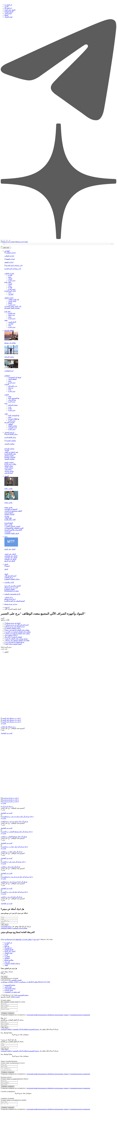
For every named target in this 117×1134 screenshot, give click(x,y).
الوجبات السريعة (9, 422)
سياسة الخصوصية (9, 985)
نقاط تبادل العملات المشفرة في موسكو (17, 640)
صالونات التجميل (9, 459)
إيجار (9, 292)
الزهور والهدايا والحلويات (11, 533)
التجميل (6, 450)
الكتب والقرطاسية (10, 519)
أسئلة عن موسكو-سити (26, 982)
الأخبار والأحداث (9, 582)
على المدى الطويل (13, 299)
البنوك (6, 564)
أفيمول (6, 476)
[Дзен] (58, 238)
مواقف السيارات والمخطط (24, 939)
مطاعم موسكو (8, 960)
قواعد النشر (8, 13)
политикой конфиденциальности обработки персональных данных (48, 1015)
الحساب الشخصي (16, 980)
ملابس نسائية (8, 507)
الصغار (10, 278)
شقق (5, 320)
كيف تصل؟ (35, 939)
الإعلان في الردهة (9, 561)
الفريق (6, 6)
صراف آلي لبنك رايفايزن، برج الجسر (11, 851)
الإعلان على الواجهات (10, 557)
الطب (6, 965)
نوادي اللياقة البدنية (10, 454)
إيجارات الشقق (8, 297)
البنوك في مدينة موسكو (13, 623)
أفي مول (7, 962)
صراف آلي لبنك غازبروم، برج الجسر (11, 897)
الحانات (6, 394)
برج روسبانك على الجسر (8, 726)
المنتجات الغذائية (9, 514)
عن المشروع (8, 4)
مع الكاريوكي (12, 400)
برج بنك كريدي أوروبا (7, 806)
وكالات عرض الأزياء (10, 464)
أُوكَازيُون (10, 294)
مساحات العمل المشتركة (12, 308)
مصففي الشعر (8, 467)
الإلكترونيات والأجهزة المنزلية (13, 530)
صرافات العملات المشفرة (12, 963)
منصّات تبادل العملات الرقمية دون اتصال (17, 633)
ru (4, 240)
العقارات (7, 251)
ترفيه (6, 403)
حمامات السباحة (9, 448)
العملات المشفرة (9, 589)
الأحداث (6, 384)
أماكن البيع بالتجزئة (10, 291)
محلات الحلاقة (8, 466)
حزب (9, 407)
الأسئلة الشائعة (8, 11)
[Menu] (1, 246)
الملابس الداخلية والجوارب (12, 526)
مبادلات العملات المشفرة (12, 579)
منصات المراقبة (13, 405)
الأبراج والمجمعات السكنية (12, 594)
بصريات (6, 516)
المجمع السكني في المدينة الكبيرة (14, 601)
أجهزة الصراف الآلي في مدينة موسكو (17, 625)
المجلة (6, 15)
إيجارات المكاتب (9, 273)
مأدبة (9, 389)
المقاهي (10, 424)
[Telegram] (58, 122)
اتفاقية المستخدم (6, 928)
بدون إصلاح (11, 315)
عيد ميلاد (10, 388)
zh (10, 240)
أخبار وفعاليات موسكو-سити (10, 982)
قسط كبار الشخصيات (14, 377)
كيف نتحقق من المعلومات (12, 992)
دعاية (6, 536)
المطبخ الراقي (12, 379)
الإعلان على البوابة (9, 10)
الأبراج (6, 955)
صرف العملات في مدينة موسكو (15, 626)
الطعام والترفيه (9, 330)
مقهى (6, 413)
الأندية (10, 408)
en (7, 240)
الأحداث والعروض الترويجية (12, 586)
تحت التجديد (11, 313)
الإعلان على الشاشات (10, 556)
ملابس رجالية (8, 524)
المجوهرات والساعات (10, 509)
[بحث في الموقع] (112, 244)
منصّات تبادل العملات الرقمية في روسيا (17, 630)
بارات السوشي (12, 427)
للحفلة (10, 303)
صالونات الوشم (9, 462)
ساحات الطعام (12, 426)
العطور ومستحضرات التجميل (13, 511)
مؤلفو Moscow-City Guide (42, 982)
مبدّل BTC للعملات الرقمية (13, 637)
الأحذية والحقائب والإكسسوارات (13, 528)
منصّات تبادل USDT (10, 635)
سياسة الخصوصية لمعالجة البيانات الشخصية (25, 1029)
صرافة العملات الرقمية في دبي (14, 642)
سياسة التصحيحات (10, 988)
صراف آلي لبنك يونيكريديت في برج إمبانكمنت (14, 821)
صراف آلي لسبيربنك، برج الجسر (10, 866)
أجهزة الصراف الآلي (10, 576)
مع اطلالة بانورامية (13, 419)
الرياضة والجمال (9, 432)
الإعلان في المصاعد (10, 559)
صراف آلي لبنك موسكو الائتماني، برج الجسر (14, 836)
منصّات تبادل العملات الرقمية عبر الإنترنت (18, 632)
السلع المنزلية (8, 523)
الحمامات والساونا (9, 457)
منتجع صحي (8, 469)
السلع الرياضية (8, 512)
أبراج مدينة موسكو (9, 599)
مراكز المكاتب (8, 597)
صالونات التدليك (9, 455)
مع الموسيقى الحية (13, 398)
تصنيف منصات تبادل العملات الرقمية (16, 638)
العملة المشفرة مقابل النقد (13, 644)
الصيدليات (7, 531)
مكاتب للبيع (7, 282)
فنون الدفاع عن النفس (11, 452)
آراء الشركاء (8, 8)
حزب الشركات (12, 386)
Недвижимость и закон (11, 591)
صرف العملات (8, 577)
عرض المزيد (11, 280)
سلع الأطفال (8, 518)
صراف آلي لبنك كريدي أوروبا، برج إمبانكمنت (14, 882)
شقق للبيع (7, 311)
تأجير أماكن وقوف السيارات (12, 306)
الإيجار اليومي (12, 301)
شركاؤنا (6, 946)
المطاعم (7, 375)
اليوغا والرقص (8, 473)
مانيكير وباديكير (9, 471)
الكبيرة (10, 275)
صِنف (9, 277)
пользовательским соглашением (80, 1015)
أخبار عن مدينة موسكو (11, 587)
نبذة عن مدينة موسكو (10, 604)
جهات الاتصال (8, 17)
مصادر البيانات (8, 990)
